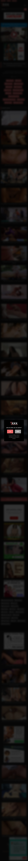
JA (10, 431)
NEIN (18, 431)
